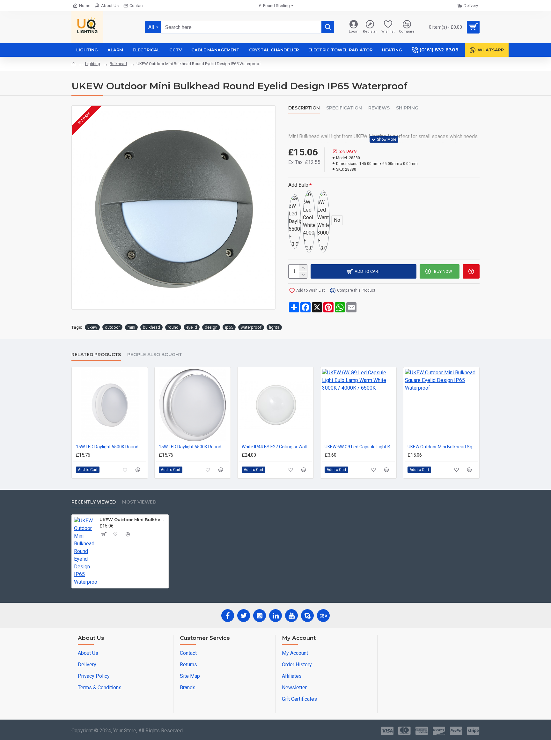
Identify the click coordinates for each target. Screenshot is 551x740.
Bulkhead (118, 63)
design (211, 327)
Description (304, 108)
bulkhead (151, 327)
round (173, 327)
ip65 (229, 327)
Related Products (96, 354)
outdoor (112, 327)
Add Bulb (298, 185)
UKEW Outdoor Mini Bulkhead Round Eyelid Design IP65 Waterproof (132, 519)
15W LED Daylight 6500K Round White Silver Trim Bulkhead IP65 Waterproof (194, 446)
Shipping (407, 108)
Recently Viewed (93, 502)
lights (274, 327)
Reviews (379, 108)
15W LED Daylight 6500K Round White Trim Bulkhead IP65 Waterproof (111, 446)
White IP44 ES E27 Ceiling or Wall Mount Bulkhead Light (277, 446)
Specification (344, 108)
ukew (92, 327)
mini (131, 327)
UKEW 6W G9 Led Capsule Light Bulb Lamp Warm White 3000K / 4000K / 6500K (360, 446)
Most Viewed (139, 502)
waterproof (251, 327)
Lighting (92, 63)
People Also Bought (154, 354)
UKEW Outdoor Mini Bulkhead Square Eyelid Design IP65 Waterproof (443, 446)
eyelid (191, 327)
